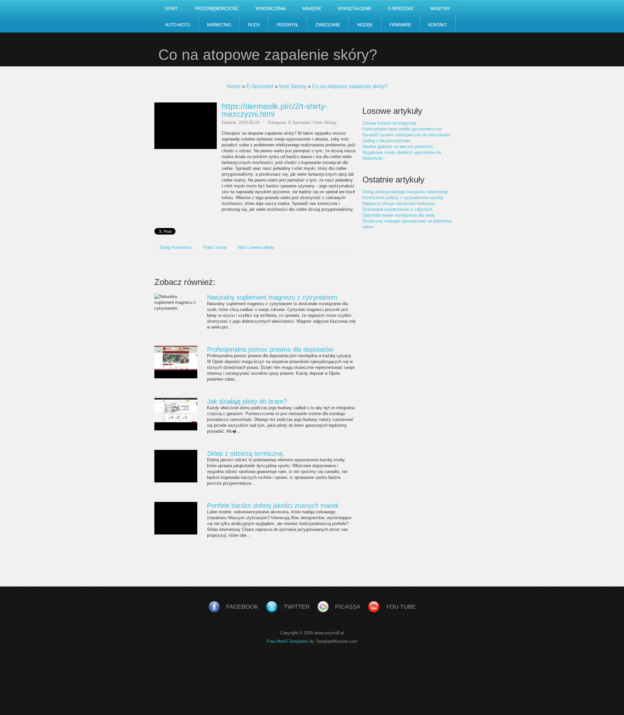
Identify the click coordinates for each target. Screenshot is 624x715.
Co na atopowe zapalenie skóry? (350, 86)
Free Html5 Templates (287, 641)
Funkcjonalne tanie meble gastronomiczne (402, 129)
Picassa (347, 606)
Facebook (242, 606)
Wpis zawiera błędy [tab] (256, 247)
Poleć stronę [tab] (215, 247)
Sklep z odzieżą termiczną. (245, 453)
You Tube (401, 606)
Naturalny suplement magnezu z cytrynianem (272, 297)
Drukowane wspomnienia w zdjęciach (397, 209)
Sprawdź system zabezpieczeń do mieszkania (406, 134)
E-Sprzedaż (260, 86)
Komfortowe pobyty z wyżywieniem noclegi (402, 197)
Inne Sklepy (292, 86)
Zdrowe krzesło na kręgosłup (389, 123)
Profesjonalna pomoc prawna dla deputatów (270, 349)
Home (234, 86)
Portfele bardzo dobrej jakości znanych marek (273, 505)
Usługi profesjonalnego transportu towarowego (405, 191)
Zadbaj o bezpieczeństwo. (386, 140)
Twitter (297, 606)
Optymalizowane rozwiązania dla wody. (399, 215)
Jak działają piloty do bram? (247, 401)
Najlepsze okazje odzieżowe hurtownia (398, 203)
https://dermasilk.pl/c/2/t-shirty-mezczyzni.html (274, 110)
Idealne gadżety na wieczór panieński (397, 146)
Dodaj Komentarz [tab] (176, 247)
